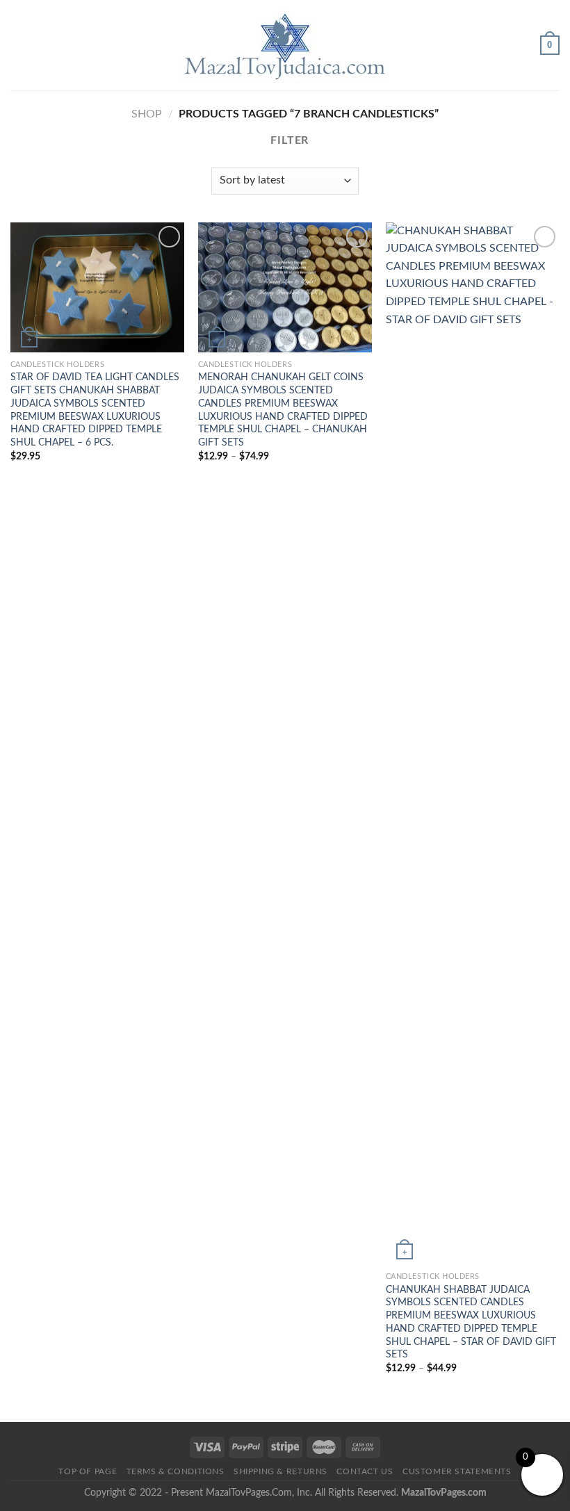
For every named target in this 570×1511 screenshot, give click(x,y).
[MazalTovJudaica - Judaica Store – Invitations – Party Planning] (285, 45)
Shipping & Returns (280, 1471)
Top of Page (87, 1471)
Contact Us (364, 1471)
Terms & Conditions (176, 1471)
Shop (146, 114)
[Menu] (18, 45)
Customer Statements (457, 1471)
